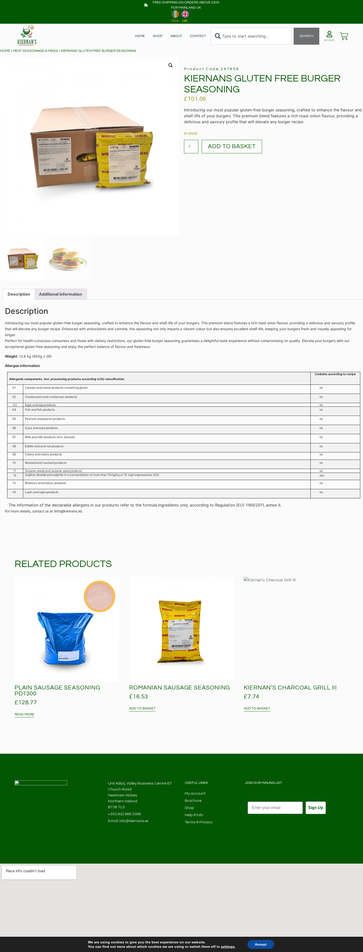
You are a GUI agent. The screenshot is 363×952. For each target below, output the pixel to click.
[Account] (329, 34)
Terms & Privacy (199, 822)
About (176, 36)
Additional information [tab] (60, 294)
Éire (175, 21)
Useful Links (196, 783)
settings (228, 947)
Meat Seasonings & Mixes (35, 51)
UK (184, 21)
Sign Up (315, 808)
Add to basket (232, 146)
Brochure (193, 801)
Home (140, 36)
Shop (157, 36)
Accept (261, 944)
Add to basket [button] (142, 708)
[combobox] (251, 36)
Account (329, 40)
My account (195, 793)
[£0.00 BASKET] (344, 36)
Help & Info (194, 815)
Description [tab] (19, 294)
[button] (170, 65)
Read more (24, 714)
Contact (198, 36)
